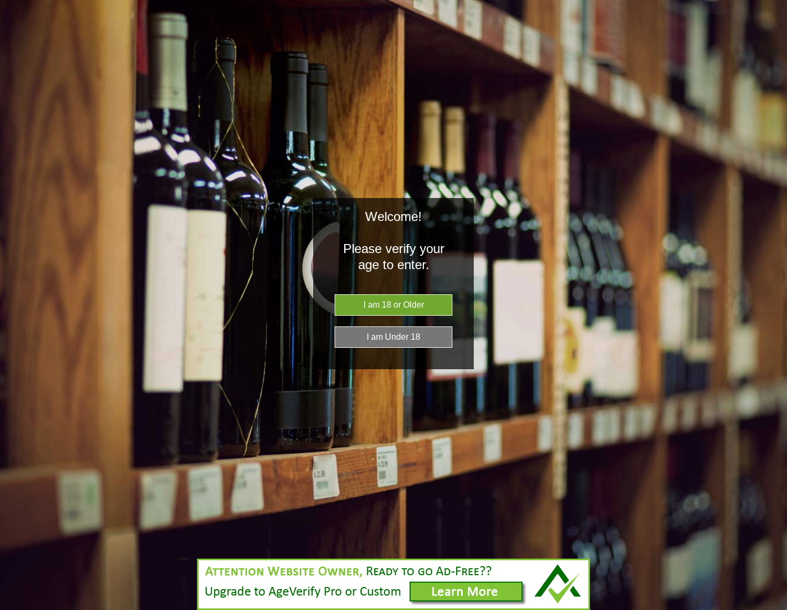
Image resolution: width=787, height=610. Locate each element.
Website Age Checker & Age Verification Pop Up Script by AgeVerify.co (773, 607)
